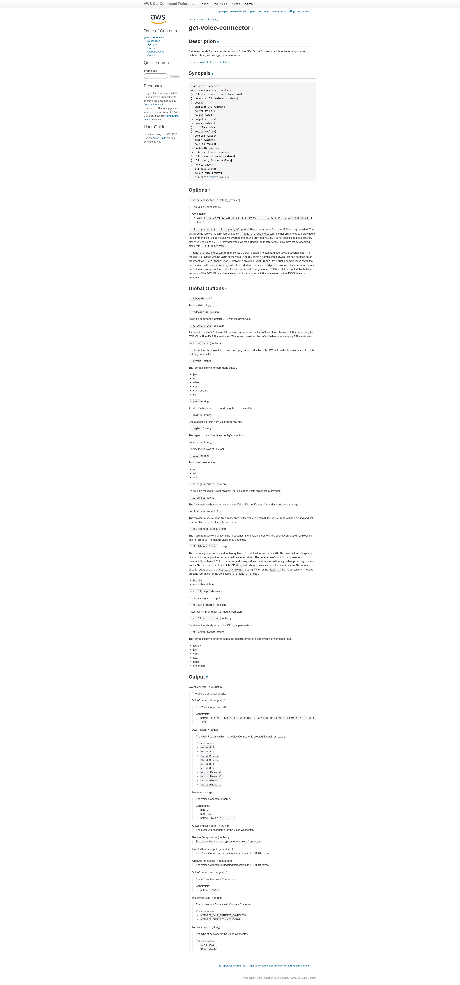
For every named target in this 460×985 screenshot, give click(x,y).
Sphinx (312, 977)
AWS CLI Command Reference (170, 4)
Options (151, 48)
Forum (236, 3)
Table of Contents (160, 30)
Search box (150, 70)
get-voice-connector (155, 37)
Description (153, 40)
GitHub (249, 3)
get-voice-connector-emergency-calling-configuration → (282, 11)
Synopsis (152, 44)
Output (151, 55)
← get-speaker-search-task (230, 11)
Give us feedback (154, 104)
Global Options (155, 51)
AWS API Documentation (214, 62)
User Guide (220, 3)
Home (205, 3)
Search (174, 75)
